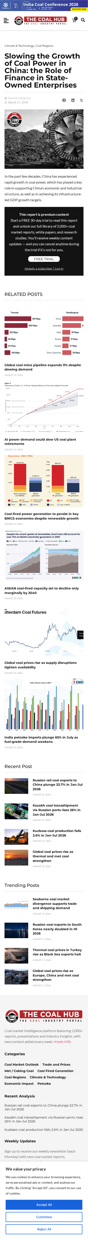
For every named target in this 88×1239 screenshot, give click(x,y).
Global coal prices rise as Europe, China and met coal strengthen (56, 975)
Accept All (44, 1205)
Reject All (44, 1229)
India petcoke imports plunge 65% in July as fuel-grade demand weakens (41, 739)
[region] (44, 1200)
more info (62, 1042)
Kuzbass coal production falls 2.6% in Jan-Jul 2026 (57, 833)
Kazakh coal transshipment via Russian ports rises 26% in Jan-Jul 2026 (57, 809)
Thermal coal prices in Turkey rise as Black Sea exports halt (57, 952)
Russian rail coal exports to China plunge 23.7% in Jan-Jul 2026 (58, 784)
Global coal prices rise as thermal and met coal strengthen (53, 856)
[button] (64, 100)
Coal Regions (44, 45)
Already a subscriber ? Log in (44, 268)
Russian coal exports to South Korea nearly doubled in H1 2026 (57, 929)
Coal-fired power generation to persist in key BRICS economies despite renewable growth (42, 516)
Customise (44, 1217)
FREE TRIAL (44, 259)
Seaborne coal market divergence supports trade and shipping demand (55, 903)
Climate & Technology (19, 45)
